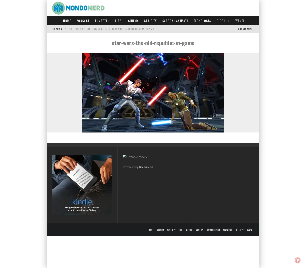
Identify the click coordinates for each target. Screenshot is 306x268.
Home (67, 21)
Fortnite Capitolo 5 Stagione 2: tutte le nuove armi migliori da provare (111, 28)
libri (119, 21)
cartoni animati (175, 21)
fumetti (101, 21)
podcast (83, 21)
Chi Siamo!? (245, 28)
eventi (239, 21)
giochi (222, 21)
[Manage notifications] (298, 260)
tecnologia (202, 21)
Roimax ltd (146, 167)
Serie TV (150, 21)
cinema (133, 21)
